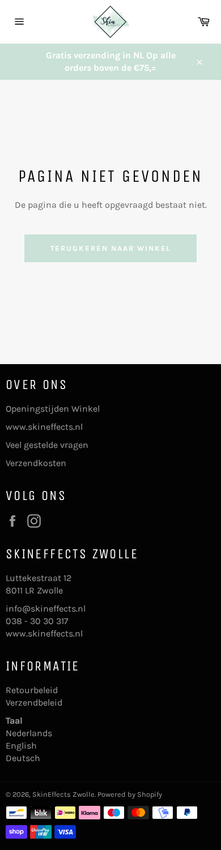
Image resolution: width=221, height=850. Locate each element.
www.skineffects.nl (44, 426)
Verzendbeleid (34, 702)
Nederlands (29, 733)
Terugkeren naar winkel (110, 248)
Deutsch (23, 758)
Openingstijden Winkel (53, 408)
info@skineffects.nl (46, 608)
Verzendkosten (36, 463)
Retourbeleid (32, 690)
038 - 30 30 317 (37, 621)
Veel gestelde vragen (47, 444)
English (21, 745)
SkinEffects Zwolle (63, 794)
